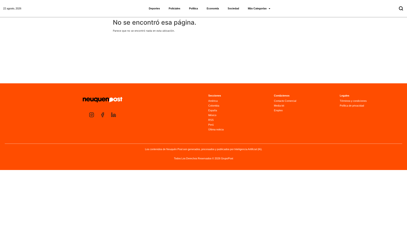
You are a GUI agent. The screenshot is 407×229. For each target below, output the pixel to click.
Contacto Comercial (285, 101)
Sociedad (233, 8)
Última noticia (216, 129)
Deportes (154, 8)
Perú (211, 124)
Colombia (213, 105)
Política (193, 8)
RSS (211, 120)
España (212, 110)
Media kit (279, 105)
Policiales (174, 8)
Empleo (278, 110)
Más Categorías (257, 8)
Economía (213, 8)
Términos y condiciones (353, 101)
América (213, 101)
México (212, 115)
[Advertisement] (203, 58)
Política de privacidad (352, 105)
